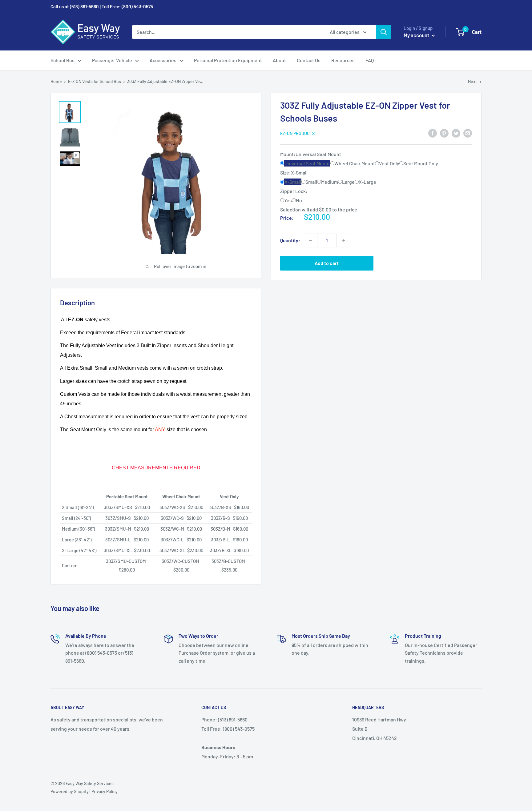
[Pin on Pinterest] (444, 133)
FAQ (369, 60)
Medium (329, 182)
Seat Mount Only (420, 163)
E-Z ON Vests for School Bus (94, 81)
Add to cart (327, 263)
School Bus (62, 60)
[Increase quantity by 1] (343, 240)
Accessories (163, 60)
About (279, 60)
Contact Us (308, 60)
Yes (288, 200)
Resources (343, 60)
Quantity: (290, 240)
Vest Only (389, 163)
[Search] (383, 32)
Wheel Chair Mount (354, 163)
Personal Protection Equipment (228, 60)
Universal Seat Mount (307, 163)
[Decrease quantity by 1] (310, 240)
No (299, 200)
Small (311, 182)
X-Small (292, 182)
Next (472, 81)
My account (417, 35)
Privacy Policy (104, 791)
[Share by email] (467, 133)
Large (348, 182)
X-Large (367, 182)
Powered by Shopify (69, 791)
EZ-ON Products (297, 133)
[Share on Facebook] (432, 133)
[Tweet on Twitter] (456, 133)
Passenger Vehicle (112, 60)
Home (56, 81)
